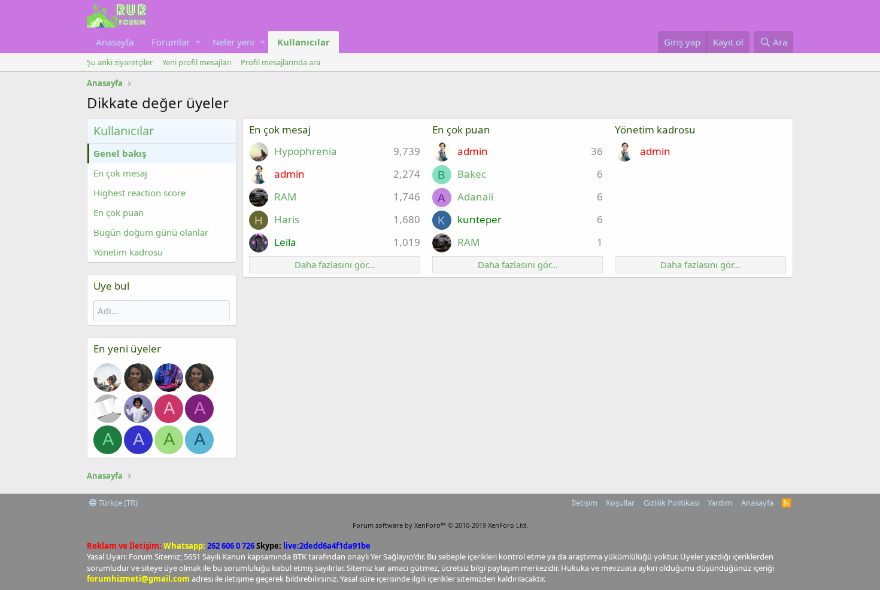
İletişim (584, 502)
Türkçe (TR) (117, 502)
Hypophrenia (305, 151)
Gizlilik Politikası (671, 502)
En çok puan (118, 212)
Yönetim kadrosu (128, 252)
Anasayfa (114, 42)
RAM (285, 196)
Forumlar (170, 42)
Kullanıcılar (303, 42)
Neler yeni (233, 42)
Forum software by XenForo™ (440, 525)
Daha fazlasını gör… (335, 264)
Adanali (475, 196)
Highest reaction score (139, 193)
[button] (198, 42)
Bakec (471, 174)
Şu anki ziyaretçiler (120, 62)
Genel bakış (119, 153)
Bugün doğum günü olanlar (150, 232)
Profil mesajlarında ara (280, 62)
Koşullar (620, 502)
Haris (286, 219)
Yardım (720, 502)
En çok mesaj (120, 173)
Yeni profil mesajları (196, 62)
